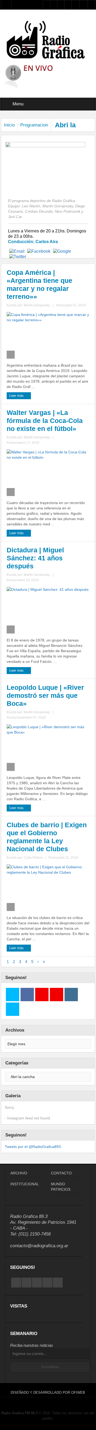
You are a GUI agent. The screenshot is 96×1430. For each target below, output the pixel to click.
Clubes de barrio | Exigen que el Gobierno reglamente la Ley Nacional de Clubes (47, 837)
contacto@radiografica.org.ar (39, 1245)
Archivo (18, 1173)
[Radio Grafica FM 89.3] (48, 40)
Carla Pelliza (33, 857)
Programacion (34, 125)
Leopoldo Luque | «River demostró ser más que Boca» (45, 695)
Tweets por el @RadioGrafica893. (33, 1146)
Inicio (9, 125)
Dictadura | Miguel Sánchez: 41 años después (35, 558)
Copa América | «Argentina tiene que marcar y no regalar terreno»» (39, 284)
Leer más (17, 396)
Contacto (61, 1173)
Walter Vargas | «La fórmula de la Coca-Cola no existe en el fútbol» (45, 420)
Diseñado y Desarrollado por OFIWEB (48, 1393)
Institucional (24, 1184)
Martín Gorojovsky (37, 305)
